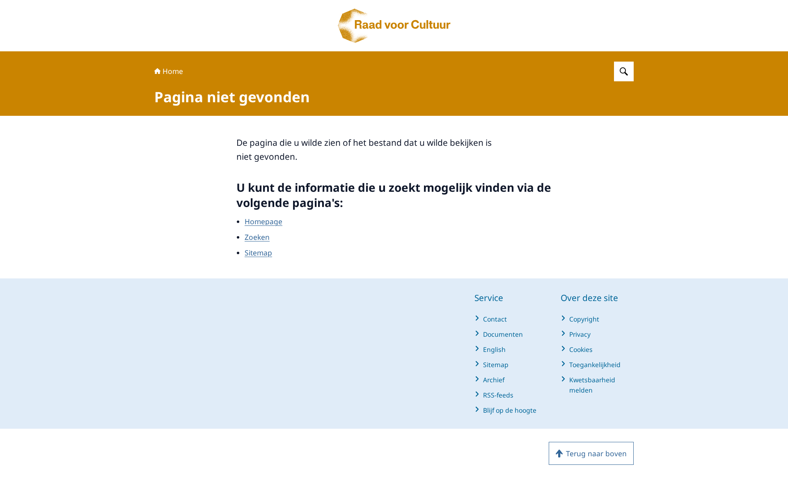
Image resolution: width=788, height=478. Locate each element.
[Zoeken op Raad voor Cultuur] (624, 71)
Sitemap (258, 252)
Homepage (263, 221)
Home (173, 71)
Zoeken (257, 237)
